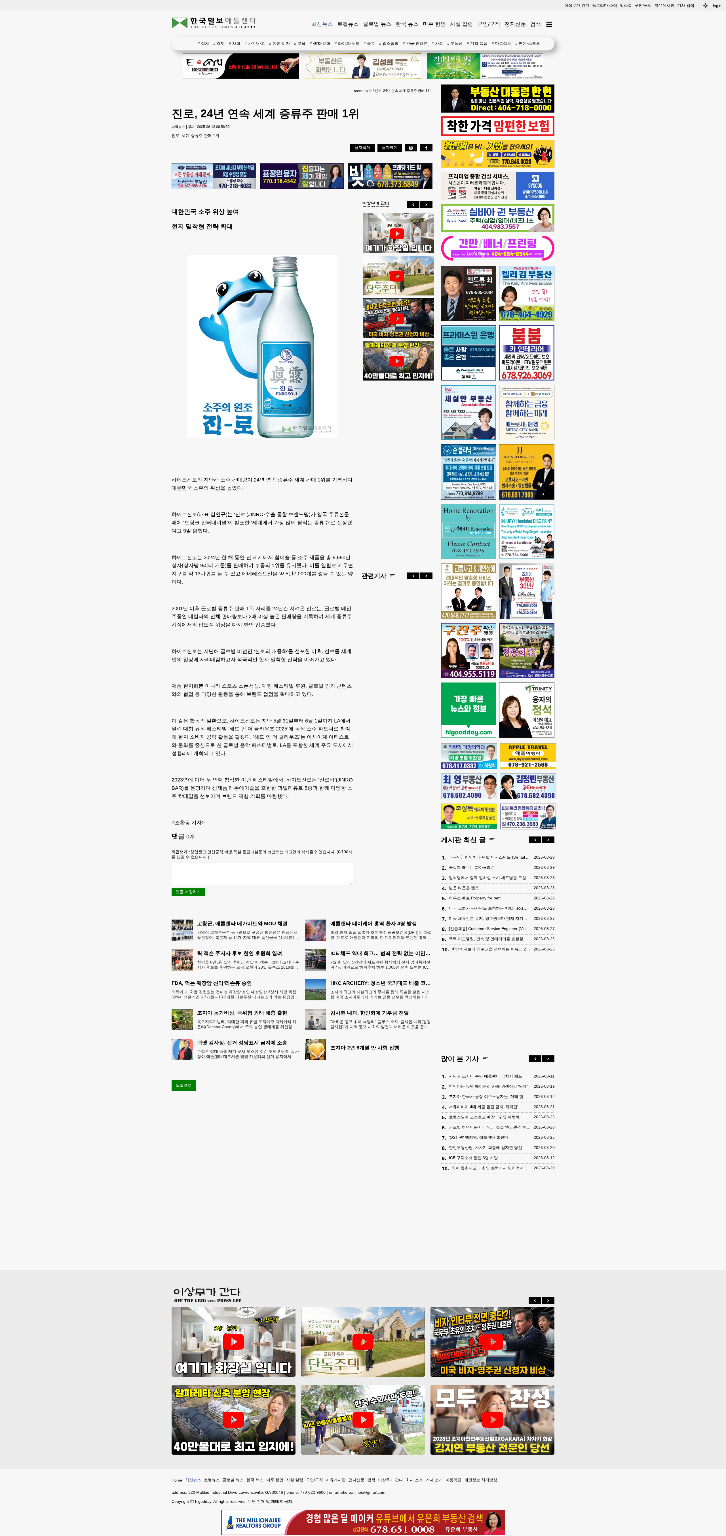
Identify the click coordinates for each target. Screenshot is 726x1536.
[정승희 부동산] (526, 650)
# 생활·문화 (320, 43)
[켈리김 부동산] (526, 293)
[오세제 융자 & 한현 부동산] (497, 111)
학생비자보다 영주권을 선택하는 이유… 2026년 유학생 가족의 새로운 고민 (491, 949)
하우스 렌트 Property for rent (475, 898)
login (717, 5)
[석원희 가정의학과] (469, 756)
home (358, 91)
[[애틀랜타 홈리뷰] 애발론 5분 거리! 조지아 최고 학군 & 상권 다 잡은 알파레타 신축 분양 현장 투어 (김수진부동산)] (397, 361)
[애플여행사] (528, 756)
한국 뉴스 (407, 24)
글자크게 (390, 147)
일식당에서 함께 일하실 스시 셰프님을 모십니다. (490, 877)
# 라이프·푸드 (347, 43)
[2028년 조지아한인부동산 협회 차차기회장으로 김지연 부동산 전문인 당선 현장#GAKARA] (492, 1420)
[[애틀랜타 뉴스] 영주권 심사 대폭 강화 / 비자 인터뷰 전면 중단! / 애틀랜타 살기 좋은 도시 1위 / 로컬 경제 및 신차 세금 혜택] (397, 319)
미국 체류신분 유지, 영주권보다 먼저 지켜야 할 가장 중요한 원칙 (490, 918)
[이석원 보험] (497, 134)
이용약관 (453, 1480)
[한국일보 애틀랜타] (214, 24)
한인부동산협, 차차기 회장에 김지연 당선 (485, 1147)
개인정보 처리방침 (480, 1480)
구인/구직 (643, 5)
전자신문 (515, 24)
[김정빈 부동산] (528, 786)
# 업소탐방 (388, 43)
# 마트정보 (501, 43)
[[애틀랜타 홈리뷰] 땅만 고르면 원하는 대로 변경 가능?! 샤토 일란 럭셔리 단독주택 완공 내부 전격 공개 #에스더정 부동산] (397, 276)
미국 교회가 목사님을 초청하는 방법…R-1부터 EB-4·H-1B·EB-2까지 (490, 908)
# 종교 (369, 43)
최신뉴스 (322, 24)
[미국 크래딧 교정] (390, 176)
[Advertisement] (397, 472)
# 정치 (203, 43)
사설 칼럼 (461, 24)
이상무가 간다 (576, 5)
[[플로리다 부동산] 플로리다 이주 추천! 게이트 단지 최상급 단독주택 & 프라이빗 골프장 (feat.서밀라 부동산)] (397, 233)
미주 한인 (434, 24)
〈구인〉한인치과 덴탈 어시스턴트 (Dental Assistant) (490, 857)
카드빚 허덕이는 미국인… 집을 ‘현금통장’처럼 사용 (490, 1127)
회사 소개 (414, 1480)
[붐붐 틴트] (526, 353)
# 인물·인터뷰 (415, 43)
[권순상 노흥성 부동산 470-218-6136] (214, 176)
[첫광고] (485, 66)
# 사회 (234, 43)
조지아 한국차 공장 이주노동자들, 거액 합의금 (490, 1096)
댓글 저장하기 (188, 892)
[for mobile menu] (549, 24)
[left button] (413, 204)
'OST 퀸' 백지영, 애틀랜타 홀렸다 (478, 1137)
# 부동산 (455, 43)
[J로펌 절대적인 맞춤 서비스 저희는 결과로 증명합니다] (468, 591)
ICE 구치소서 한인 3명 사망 (473, 1157)
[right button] (426, 204)
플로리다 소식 (604, 5)
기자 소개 (434, 1480)
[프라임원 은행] (468, 353)
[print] (411, 147)
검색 (535, 24)
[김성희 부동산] (363, 66)
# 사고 (437, 43)
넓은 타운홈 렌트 (464, 888)
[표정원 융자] (302, 176)
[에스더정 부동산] (526, 591)
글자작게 (362, 147)
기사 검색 (685, 5)
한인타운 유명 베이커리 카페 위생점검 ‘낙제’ (488, 1086)
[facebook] (426, 147)
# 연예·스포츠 (527, 43)
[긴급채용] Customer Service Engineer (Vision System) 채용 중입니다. (490, 928)
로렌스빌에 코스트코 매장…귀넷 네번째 (484, 1117)
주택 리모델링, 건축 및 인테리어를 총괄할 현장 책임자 (490, 939)
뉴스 (368, 91)
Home (177, 1480)
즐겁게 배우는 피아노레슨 (472, 867)
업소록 (626, 5)
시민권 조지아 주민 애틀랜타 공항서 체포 (485, 1076)
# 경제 (219, 43)
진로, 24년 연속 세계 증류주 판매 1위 (403, 91)
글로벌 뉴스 (377, 24)
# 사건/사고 (254, 43)
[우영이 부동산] (497, 166)
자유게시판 (664, 5)
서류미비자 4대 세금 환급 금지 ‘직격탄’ (483, 1106)
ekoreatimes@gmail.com (363, 1492)
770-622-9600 (313, 1492)
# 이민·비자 (279, 43)
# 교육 (299, 43)
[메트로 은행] (526, 412)
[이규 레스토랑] (241, 66)
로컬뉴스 (348, 24)
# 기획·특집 (477, 43)
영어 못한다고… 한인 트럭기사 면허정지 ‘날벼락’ (491, 1168)
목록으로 (184, 1085)
